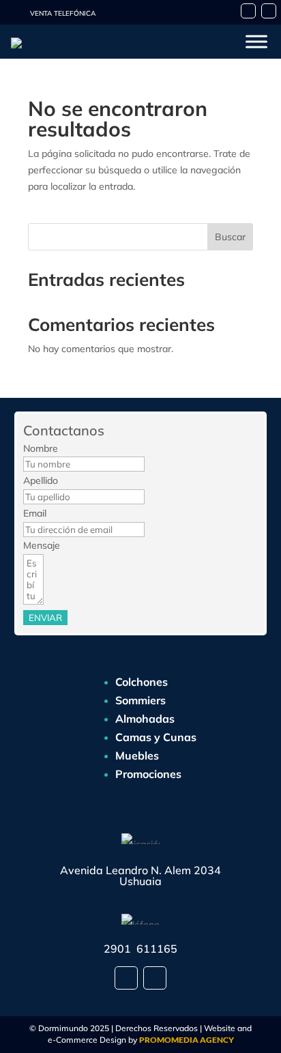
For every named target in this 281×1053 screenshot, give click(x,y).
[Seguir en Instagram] (268, 10)
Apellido (40, 480)
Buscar (230, 237)
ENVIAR (45, 617)
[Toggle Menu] (256, 41)
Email (34, 513)
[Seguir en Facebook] (248, 10)
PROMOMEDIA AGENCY (186, 1040)
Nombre (40, 448)
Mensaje (41, 545)
